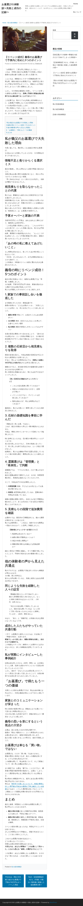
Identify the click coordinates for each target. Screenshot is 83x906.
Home (75, 4)
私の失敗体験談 (58, 104)
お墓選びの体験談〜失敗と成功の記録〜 (11, 8)
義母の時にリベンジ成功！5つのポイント (21, 125)
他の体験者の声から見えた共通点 (18, 127)
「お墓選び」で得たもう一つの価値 (19, 130)
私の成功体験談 (13, 22)
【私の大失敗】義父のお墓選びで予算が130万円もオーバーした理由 (65, 83)
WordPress (53, 902)
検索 (54, 30)
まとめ (9, 132)
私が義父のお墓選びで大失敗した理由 (19, 123)
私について (77, 12)
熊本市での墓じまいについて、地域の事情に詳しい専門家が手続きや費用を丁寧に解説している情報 (24, 786)
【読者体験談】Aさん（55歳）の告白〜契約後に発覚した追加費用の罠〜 (65, 65)
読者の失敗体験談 (59, 114)
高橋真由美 (38, 63)
